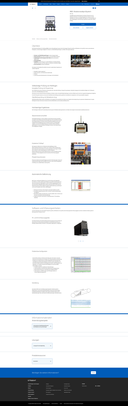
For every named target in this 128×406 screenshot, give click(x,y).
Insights (29, 385)
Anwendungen (45, 4)
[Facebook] (95, 386)
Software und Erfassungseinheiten (42, 38)
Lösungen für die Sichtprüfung (50, 394)
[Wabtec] (98, 4)
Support (58, 4)
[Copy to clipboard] (93, 8)
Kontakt (67, 4)
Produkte (40, 4)
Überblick (33, 38)
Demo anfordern (76, 27)
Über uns (63, 4)
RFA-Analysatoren (48, 392)
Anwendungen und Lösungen (33, 383)
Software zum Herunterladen (68, 390)
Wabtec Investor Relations (33, 398)
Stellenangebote (31, 394)
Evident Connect (31, 392)
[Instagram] (96, 386)
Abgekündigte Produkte (67, 392)
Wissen (54, 4)
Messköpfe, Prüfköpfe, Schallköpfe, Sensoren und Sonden (53, 390)
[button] (50, 24)
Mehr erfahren (84, 1)
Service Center (66, 388)
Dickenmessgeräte (48, 388)
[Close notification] (99, 1)
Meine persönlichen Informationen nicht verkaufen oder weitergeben (73, 403)
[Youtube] (99, 386)
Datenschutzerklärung (55, 403)
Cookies (61, 403)
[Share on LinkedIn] (95, 8)
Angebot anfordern (89, 27)
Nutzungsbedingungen (46, 403)
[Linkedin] (98, 386)
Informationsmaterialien (53, 38)
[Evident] (32, 4)
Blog (50, 4)
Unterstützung (31, 390)
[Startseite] (32, 8)
